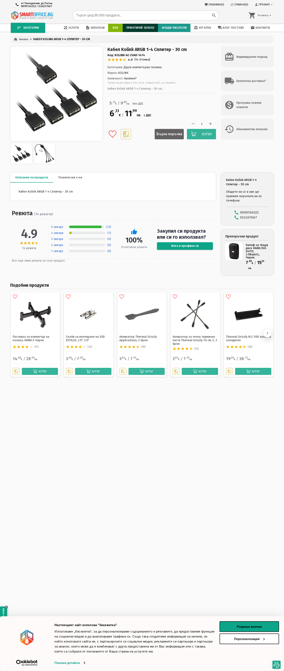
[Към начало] (32, 15)
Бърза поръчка (169, 134)
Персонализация (247, 638)
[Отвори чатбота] (276, 665)
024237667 (45, 6)
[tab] (31, 178)
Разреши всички (249, 626)
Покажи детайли (67, 663)
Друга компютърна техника (143, 67)
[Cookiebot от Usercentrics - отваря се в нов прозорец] (27, 663)
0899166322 (28, 6)
